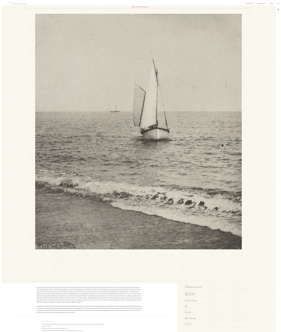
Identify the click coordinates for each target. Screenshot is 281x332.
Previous (27, 6)
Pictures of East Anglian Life (191, 301)
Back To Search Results (140, 6)
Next (251, 6)
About (271, 3)
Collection (250, 3)
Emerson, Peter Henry (190, 293)
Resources (261, 3)
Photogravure (188, 312)
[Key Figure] (252, 293)
